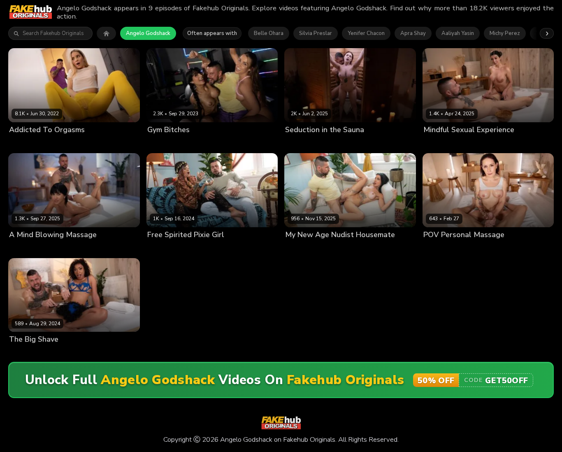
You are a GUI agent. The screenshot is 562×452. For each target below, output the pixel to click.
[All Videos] (106, 33)
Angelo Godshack (148, 33)
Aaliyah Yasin (457, 33)
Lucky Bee (22, 144)
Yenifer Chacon (366, 33)
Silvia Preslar (315, 33)
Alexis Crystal (165, 144)
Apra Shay (413, 33)
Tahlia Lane (24, 353)
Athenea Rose (205, 144)
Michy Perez (505, 33)
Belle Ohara (268, 33)
